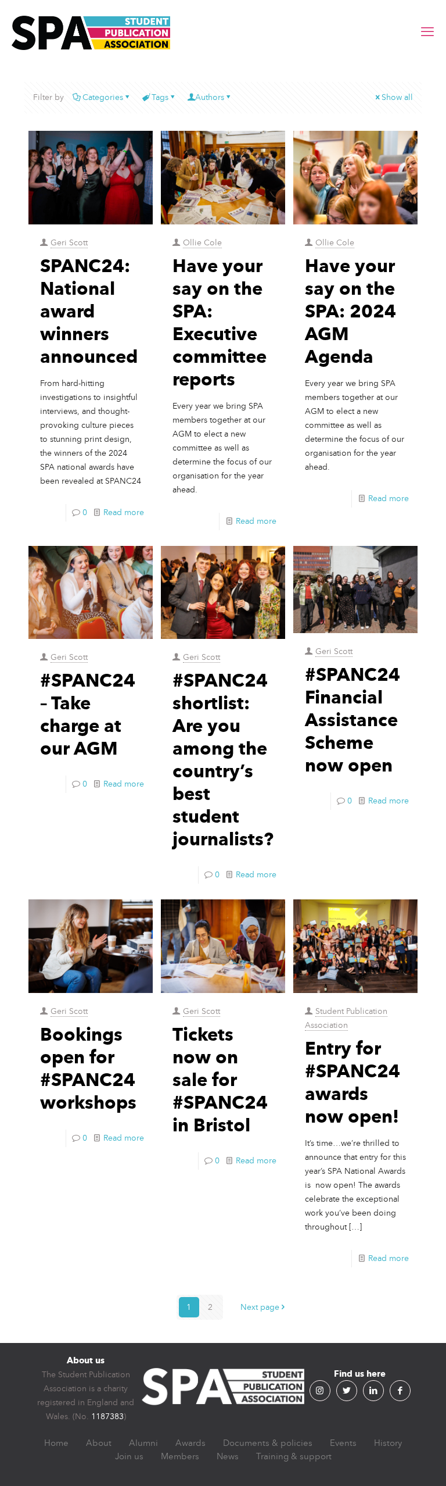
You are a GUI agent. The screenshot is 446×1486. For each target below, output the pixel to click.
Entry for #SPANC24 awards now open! (352, 1082)
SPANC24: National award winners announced (89, 311)
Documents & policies (267, 1443)
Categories (102, 97)
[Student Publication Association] (91, 32)
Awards (190, 1443)
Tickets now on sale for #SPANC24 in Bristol (220, 1079)
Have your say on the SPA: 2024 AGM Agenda (350, 311)
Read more (123, 512)
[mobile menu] (427, 32)
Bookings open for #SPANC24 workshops (88, 1068)
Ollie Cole (202, 243)
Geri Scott (69, 243)
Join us (129, 1456)
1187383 (107, 1416)
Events (343, 1443)
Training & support (294, 1456)
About (99, 1443)
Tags (160, 97)
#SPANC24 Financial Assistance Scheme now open (352, 719)
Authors (209, 97)
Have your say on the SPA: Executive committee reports (219, 322)
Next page (259, 1307)
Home (56, 1443)
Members (180, 1456)
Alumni (143, 1443)
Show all (397, 97)
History (388, 1443)
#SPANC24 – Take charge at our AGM (87, 714)
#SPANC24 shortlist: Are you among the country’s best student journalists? (223, 759)
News (228, 1456)
